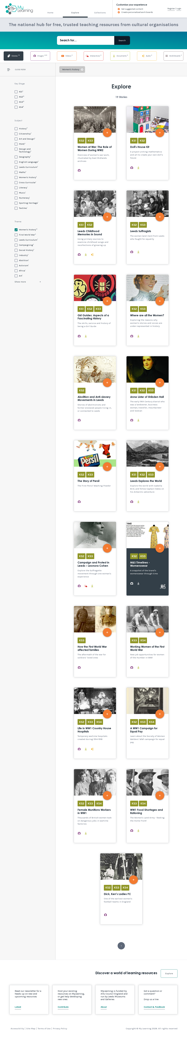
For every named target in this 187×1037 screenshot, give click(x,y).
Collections (100, 12)
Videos (68, 55)
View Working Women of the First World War (148, 641)
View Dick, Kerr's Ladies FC (121, 888)
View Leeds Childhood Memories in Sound (95, 227)
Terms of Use (44, 1028)
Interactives (95, 55)
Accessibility (17, 1028)
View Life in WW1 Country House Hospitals (95, 723)
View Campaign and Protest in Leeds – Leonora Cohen (95, 559)
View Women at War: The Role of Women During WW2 (95, 143)
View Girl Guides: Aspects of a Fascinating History (95, 310)
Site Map (30, 1028)
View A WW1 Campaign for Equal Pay (148, 723)
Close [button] (17, 70)
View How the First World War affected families (95, 641)
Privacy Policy (60, 1028)
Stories (15, 55)
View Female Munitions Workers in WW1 (95, 806)
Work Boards (175, 55)
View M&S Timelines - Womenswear (148, 559)
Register (171, 8)
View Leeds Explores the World (148, 475)
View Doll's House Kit (148, 143)
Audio (149, 55)
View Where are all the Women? (148, 310)
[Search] (122, 40)
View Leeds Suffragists (148, 227)
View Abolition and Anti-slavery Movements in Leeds (95, 393)
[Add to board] (107, 132)
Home (50, 12)
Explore (75, 12)
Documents (122, 55)
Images (42, 55)
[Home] (16, 9)
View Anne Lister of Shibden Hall (148, 393)
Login (178, 8)
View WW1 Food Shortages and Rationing (148, 806)
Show (20, 281)
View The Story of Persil (95, 475)
